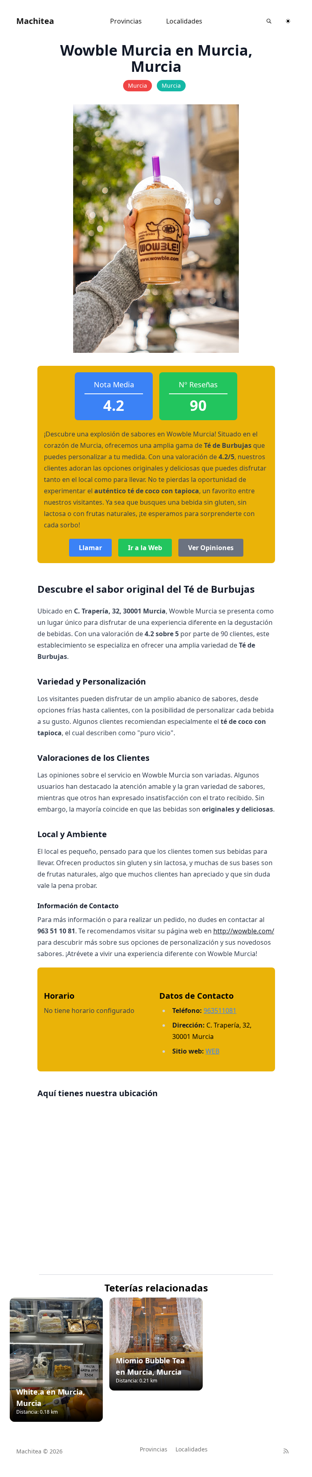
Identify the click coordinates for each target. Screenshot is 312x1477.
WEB (212, 1051)
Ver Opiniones (211, 547)
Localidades (184, 21)
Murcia (137, 85)
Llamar (90, 547)
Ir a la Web (145, 547)
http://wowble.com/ (243, 930)
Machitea (35, 20)
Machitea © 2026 (39, 1451)
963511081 (220, 1010)
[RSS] (286, 1451)
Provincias (126, 21)
